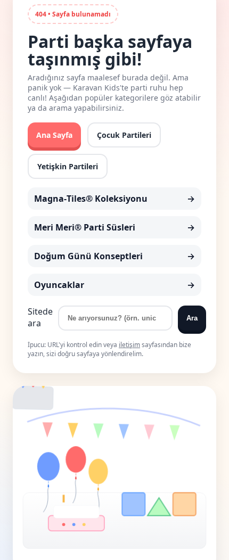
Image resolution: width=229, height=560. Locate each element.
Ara (192, 318)
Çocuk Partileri (124, 135)
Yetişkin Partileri (67, 166)
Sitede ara (40, 317)
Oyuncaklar (59, 285)
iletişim (129, 344)
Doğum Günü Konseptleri (88, 256)
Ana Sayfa (54, 135)
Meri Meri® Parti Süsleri (84, 227)
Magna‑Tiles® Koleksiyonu (91, 198)
